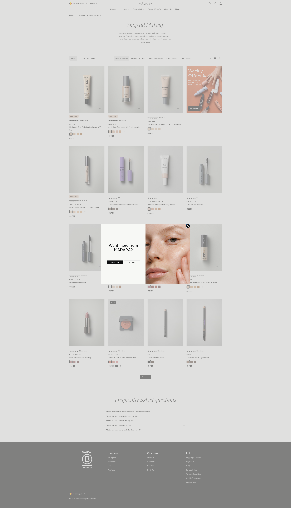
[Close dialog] (188, 226)
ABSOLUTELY (115, 262)
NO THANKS (132, 262)
